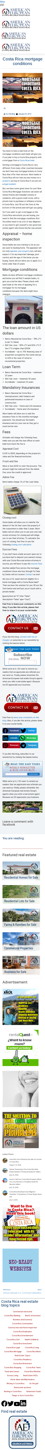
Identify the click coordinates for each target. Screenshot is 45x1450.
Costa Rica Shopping (12, 1367)
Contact (29, 574)
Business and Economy (22, 1319)
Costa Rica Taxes (33, 1367)
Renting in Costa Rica (13, 1391)
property (6, 181)
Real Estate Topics (22, 1355)
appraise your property (20, 251)
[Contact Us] (22, 703)
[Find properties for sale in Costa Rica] (22, 807)
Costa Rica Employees (22, 1331)
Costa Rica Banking (12, 1315)
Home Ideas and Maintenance (22, 1379)
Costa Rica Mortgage (13, 1351)
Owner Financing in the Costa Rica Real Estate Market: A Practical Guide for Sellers (24, 1170)
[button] (11, 730)
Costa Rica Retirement (22, 1363)
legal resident (10, 184)
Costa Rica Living (32, 1347)
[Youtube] (17, 1404)
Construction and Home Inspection (22, 1327)
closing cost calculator (21, 544)
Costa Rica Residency (22, 1359)
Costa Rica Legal (13, 1347)
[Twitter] (11, 1403)
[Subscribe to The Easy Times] (22, 769)
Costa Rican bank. (27, 160)
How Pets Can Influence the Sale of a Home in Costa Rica (25, 1160)
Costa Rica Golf (13, 1339)
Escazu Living (12, 1375)
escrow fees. (36, 564)
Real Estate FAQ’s (30, 1375)
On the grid (33, 1383)
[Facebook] (4, 1403)
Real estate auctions (22, 1387)
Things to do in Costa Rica (22, 1395)
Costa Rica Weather (32, 1371)
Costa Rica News (34, 1351)
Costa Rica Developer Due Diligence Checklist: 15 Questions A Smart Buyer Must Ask (25, 1194)
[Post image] (5, 1160)
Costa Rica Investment (22, 1343)
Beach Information (32, 1315)
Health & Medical (31, 1339)
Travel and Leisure (11, 1371)
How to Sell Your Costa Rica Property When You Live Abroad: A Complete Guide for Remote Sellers (25, 1181)
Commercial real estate (22, 1311)
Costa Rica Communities (22, 1323)
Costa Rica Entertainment (22, 1335)
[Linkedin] (23, 1403)
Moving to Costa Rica (15, 1383)
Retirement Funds (33, 1391)
